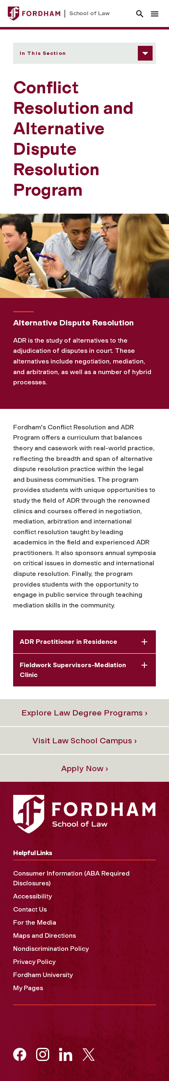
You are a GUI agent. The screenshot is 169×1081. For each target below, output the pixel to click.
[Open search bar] (140, 13)
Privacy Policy (34, 962)
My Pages (28, 988)
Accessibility (32, 896)
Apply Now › (84, 768)
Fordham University (43, 975)
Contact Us (30, 909)
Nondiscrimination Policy (51, 948)
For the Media (34, 922)
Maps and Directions (44, 935)
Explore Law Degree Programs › (84, 713)
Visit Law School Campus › (84, 740)
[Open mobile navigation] (154, 13)
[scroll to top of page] (144, 1056)
